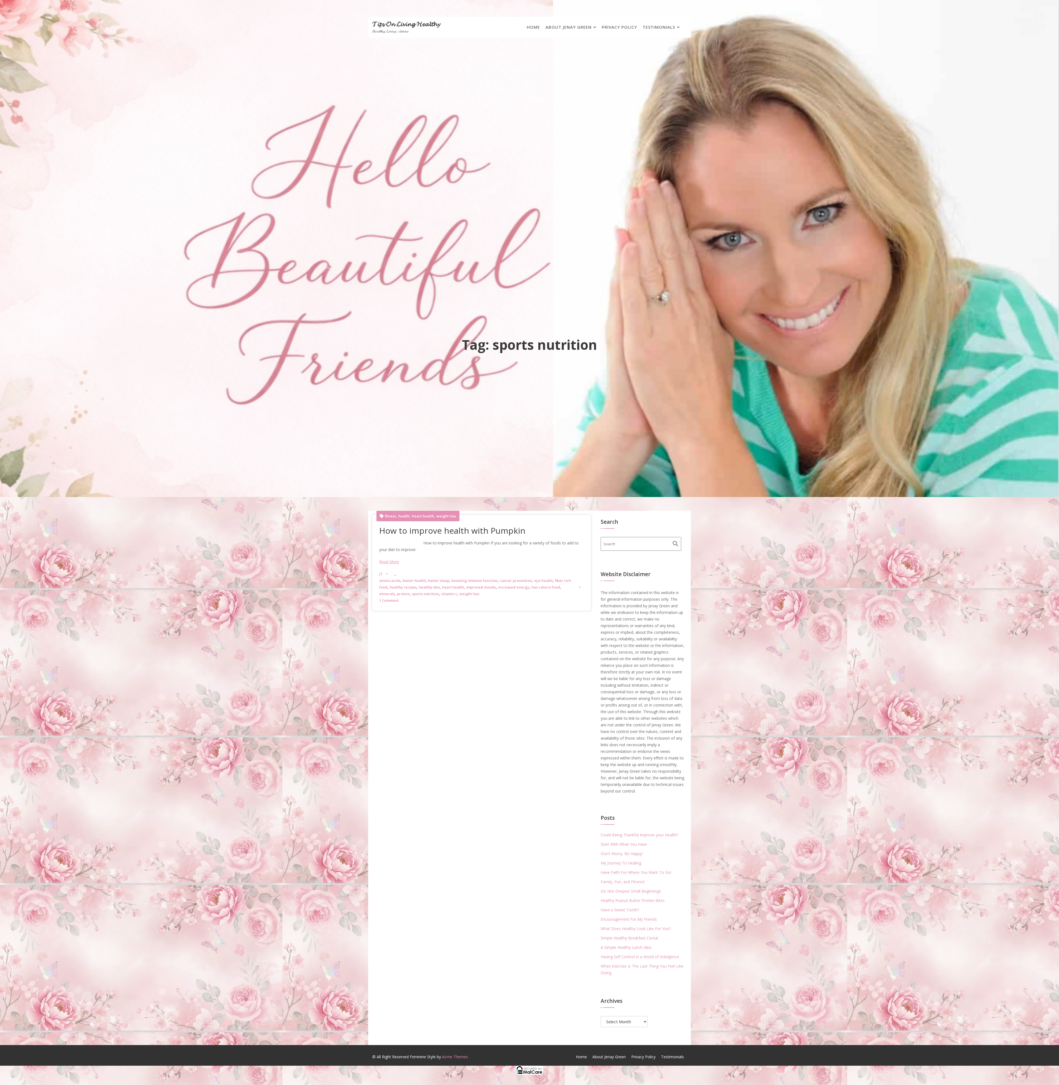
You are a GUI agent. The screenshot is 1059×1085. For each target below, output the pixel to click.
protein (403, 593)
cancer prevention (516, 580)
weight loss (446, 516)
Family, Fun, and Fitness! (623, 881)
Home (533, 27)
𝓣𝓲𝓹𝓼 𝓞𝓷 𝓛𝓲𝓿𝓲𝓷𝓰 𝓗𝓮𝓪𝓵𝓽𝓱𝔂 (406, 23)
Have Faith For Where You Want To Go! (636, 872)
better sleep (438, 580)
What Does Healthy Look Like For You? (636, 928)
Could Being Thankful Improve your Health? (639, 834)
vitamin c (449, 593)
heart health (453, 587)
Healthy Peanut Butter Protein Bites (633, 900)
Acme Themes (455, 1056)
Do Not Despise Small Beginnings (631, 891)
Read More (389, 561)
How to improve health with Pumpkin (452, 530)
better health (414, 580)
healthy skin (429, 587)
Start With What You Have (624, 844)
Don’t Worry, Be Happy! (622, 853)
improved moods (481, 587)
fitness (390, 516)
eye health (543, 580)
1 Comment (389, 600)
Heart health (423, 516)
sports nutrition (425, 593)
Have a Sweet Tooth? (620, 909)
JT (381, 573)
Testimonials (659, 27)
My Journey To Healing (621, 863)
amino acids (389, 580)
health (404, 516)
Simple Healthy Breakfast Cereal (629, 938)
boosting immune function (474, 580)
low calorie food (545, 587)
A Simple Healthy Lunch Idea (626, 947)
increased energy (513, 587)
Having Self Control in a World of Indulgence (640, 956)
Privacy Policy (619, 27)
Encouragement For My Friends (629, 919)
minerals (387, 593)
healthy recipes (403, 587)
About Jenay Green (568, 27)
